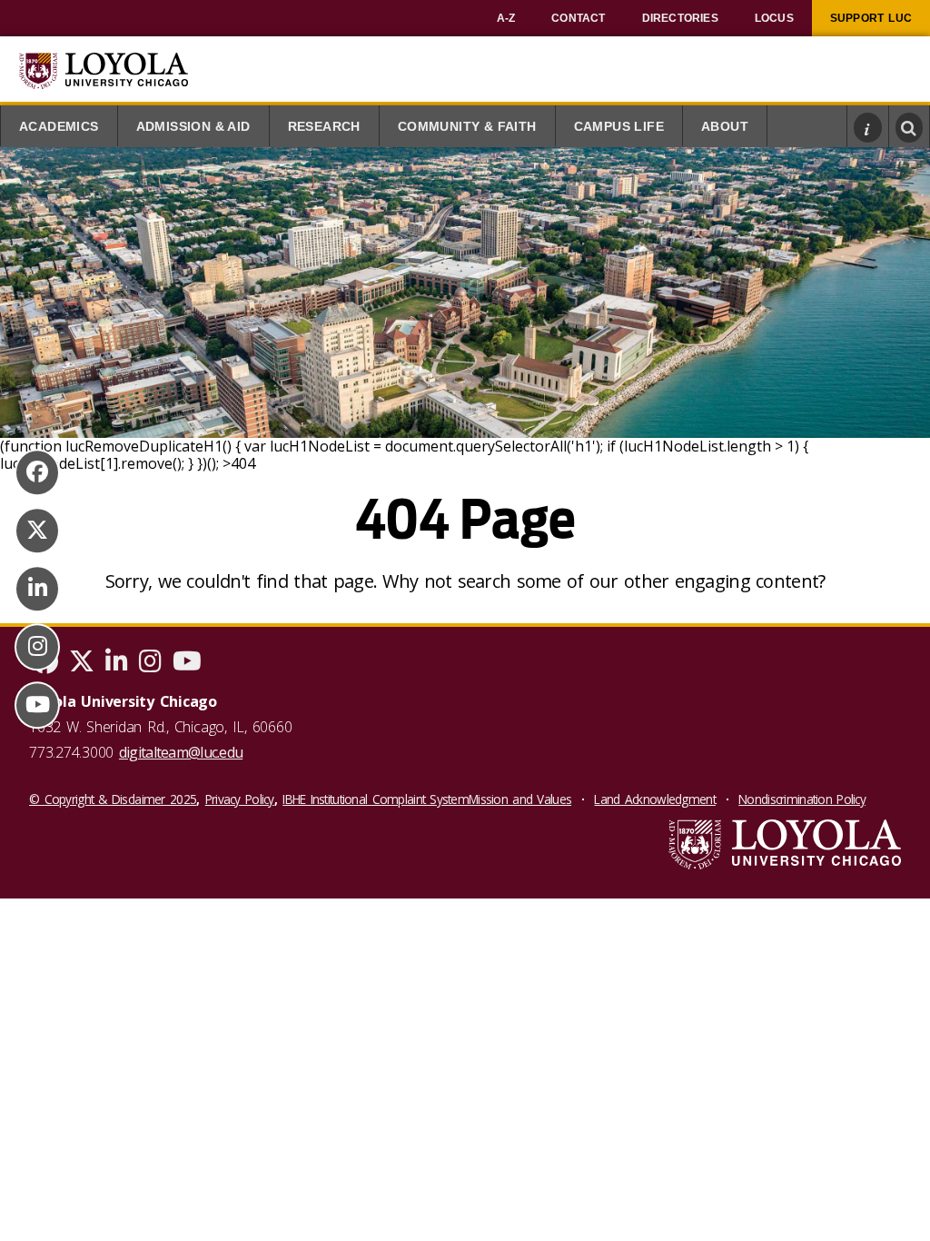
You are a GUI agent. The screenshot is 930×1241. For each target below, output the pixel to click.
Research (324, 127)
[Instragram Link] (37, 646)
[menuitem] (506, 18)
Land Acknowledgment (654, 799)
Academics (59, 127)
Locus (774, 18)
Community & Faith (467, 127)
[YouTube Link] (37, 705)
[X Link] (37, 530)
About (724, 127)
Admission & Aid (193, 127)
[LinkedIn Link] (37, 588)
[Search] (909, 127)
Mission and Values (520, 799)
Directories (680, 18)
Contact (578, 18)
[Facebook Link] (37, 472)
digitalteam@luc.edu (180, 752)
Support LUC (871, 18)
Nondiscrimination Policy (802, 799)
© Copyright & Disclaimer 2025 (112, 799)
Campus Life (619, 127)
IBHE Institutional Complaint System (375, 799)
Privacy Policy (239, 799)
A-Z (506, 18)
